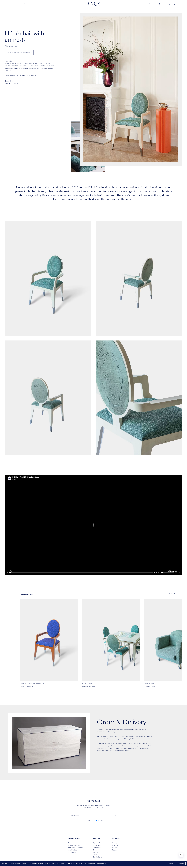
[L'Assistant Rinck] (181, 855)
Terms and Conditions (75, 847)
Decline (170, 863)
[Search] (174, 3)
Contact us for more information (19, 52)
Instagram (115, 843)
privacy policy (105, 863)
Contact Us (72, 843)
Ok (115, 815)
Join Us (95, 852)
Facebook (115, 850)
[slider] (81, 572)
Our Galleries (97, 857)
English (100, 820)
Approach (96, 843)
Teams (95, 850)
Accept (181, 863)
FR (181, 3)
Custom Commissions (75, 845)
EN (179, 3)
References (152, 4)
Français (89, 820)
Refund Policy (73, 852)
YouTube (115, 847)
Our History (97, 847)
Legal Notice (72, 850)
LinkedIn (115, 845)
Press (95, 854)
